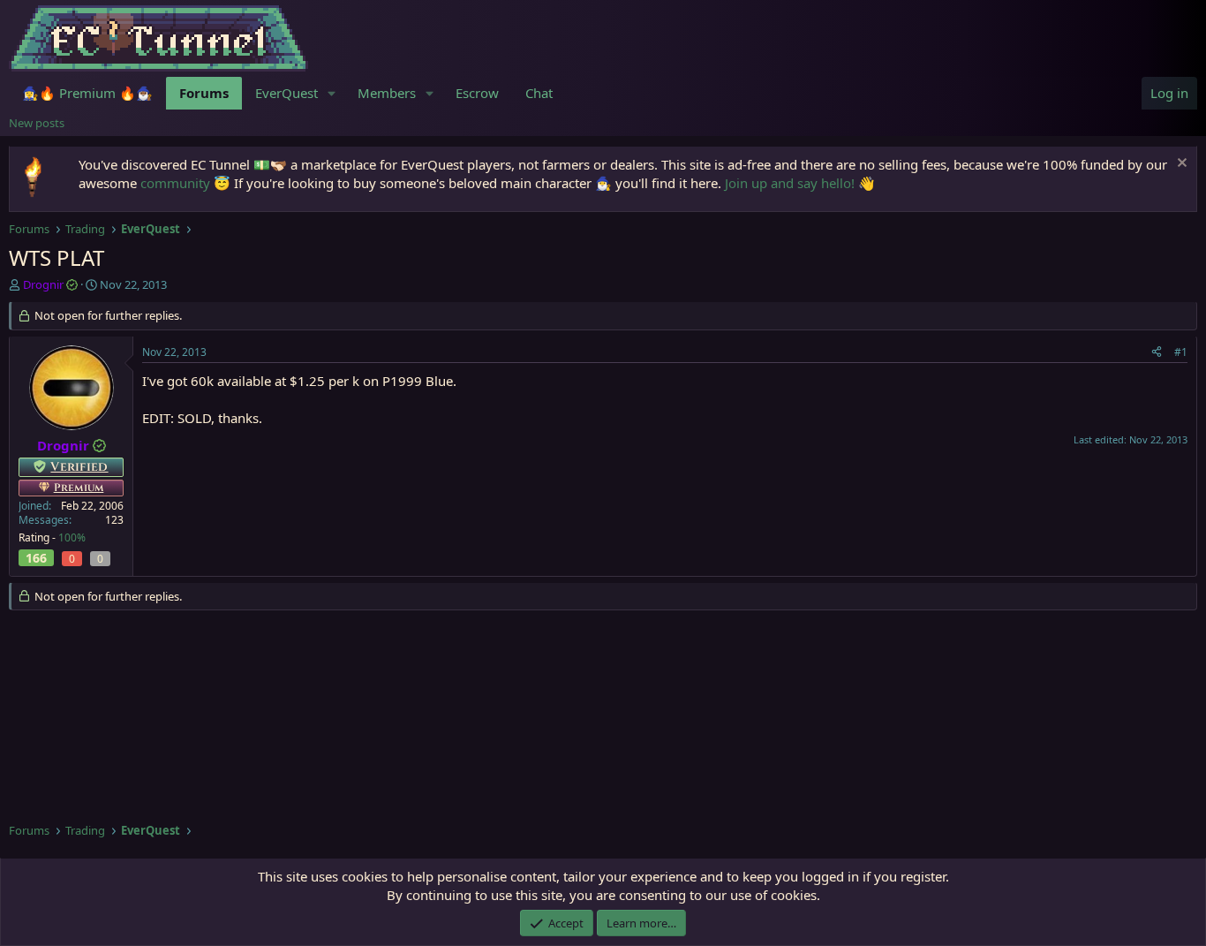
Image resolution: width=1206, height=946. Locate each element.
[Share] (1156, 353)
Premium (79, 488)
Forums (204, 93)
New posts (36, 123)
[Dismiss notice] (1179, 164)
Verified (79, 466)
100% (72, 537)
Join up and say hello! (790, 183)
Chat (539, 93)
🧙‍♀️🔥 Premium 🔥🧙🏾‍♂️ (87, 93)
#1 (1180, 351)
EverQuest (286, 93)
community (175, 183)
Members (387, 93)
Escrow (477, 93)
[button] (332, 93)
